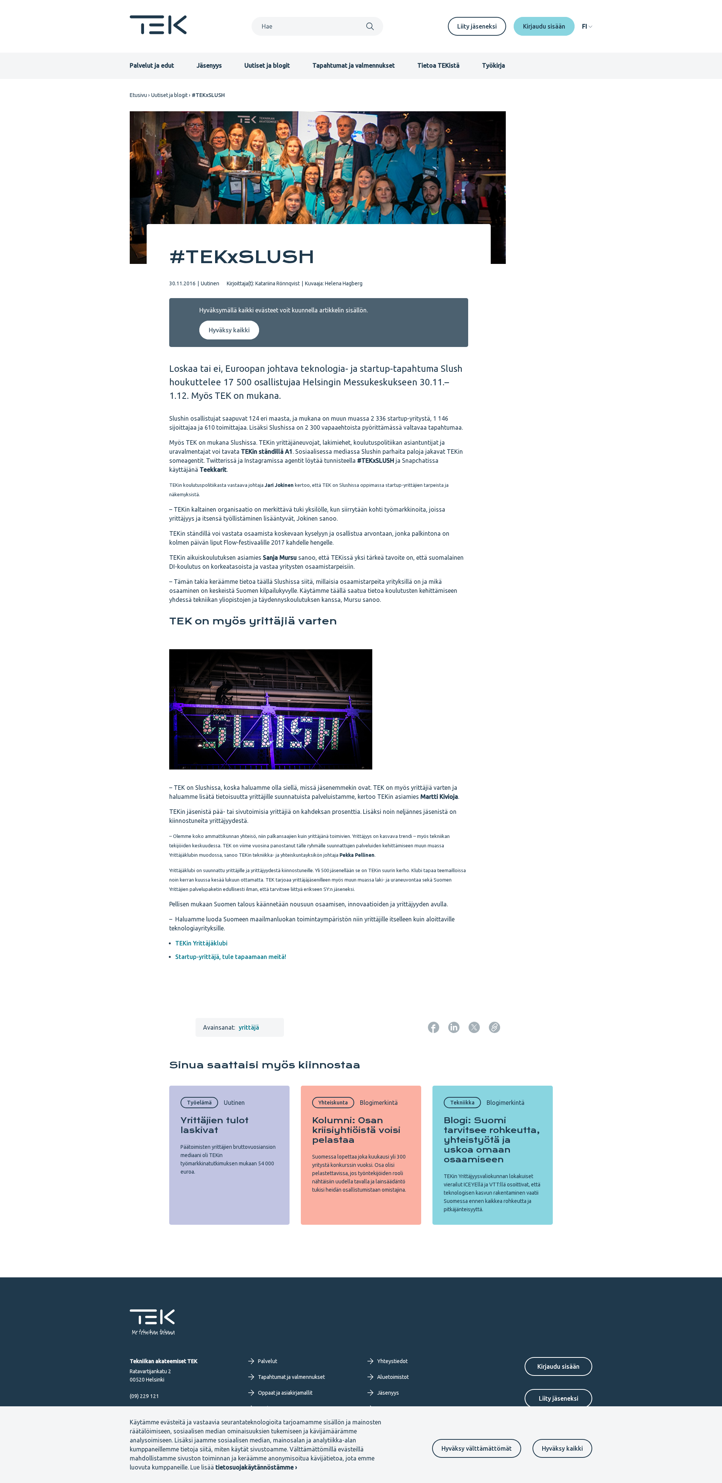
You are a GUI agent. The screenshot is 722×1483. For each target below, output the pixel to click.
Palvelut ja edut (152, 65)
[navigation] (587, 26)
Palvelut (267, 1361)
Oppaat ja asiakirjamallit (285, 1393)
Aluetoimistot (393, 1377)
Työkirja (493, 65)
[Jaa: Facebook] (433, 1027)
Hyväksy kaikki (562, 1448)
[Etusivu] (158, 32)
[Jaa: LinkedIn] (454, 1027)
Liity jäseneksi (477, 26)
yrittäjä (249, 1027)
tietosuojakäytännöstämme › (256, 1467)
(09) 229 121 (144, 1396)
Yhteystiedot (392, 1361)
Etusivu (138, 95)
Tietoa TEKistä (438, 65)
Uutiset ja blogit (267, 65)
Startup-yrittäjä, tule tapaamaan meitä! (232, 956)
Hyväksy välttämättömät (476, 1448)
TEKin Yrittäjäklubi (201, 943)
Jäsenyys (209, 65)
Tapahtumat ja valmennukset (353, 65)
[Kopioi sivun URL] (494, 1027)
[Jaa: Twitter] (474, 1027)
